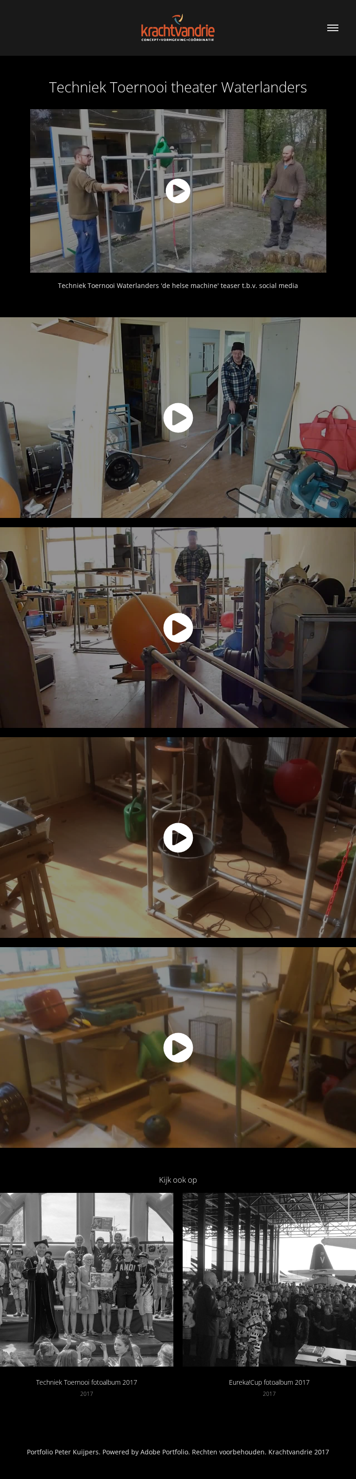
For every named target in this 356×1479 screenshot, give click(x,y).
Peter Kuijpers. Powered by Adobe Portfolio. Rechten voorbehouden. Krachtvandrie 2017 (192, 1451)
